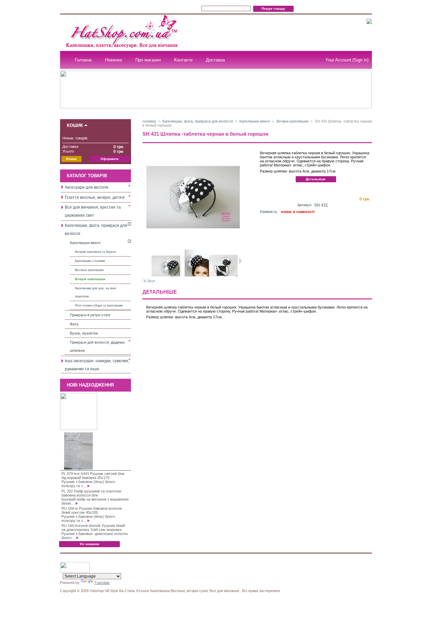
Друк (151, 281)
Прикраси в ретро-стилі (90, 315)
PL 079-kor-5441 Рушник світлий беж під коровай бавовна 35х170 (92, 476)
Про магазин (148, 59)
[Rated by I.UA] (75, 571)
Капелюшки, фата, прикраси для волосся (197, 121)
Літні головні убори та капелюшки (99, 305)
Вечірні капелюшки (90, 279)
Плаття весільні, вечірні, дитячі (95, 197)
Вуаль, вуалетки (84, 333)
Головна (83, 59)
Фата (74, 324)
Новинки (113, 59)
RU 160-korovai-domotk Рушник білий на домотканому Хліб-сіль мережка (93, 528)
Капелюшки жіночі (85, 243)
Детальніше (316, 179)
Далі (240, 261)
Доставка (215, 59)
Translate (102, 583)
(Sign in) (360, 59)
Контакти (183, 59)
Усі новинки (89, 544)
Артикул (304, 205)
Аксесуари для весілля (86, 187)
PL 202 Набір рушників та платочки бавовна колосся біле (91, 493)
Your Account (338, 59)
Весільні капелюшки (89, 270)
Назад (149, 261)
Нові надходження (90, 385)
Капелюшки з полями (90, 261)
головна (149, 121)
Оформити (109, 159)
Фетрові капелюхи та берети (95, 252)
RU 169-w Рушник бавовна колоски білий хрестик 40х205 (91, 510)
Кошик (75, 125)
